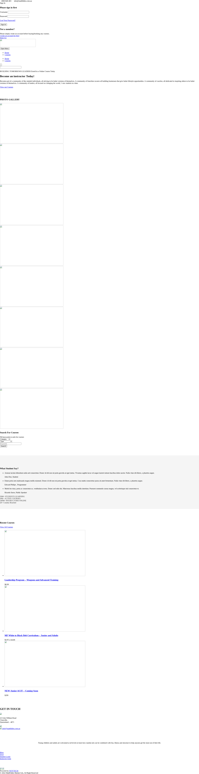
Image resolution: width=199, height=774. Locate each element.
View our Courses (6, 87)
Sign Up (3, 38)
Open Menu (5, 49)
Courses (7, 55)
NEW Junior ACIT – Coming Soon (21, 691)
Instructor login (5, 759)
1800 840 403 (10, 726)
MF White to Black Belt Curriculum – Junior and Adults (31, 635)
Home (7, 53)
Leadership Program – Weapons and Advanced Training (31, 580)
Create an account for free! (9, 36)
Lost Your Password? (7, 20)
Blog (2, 753)
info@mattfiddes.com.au (11, 729)
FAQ (2, 755)
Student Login (5, 757)
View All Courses (6, 527)
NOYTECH (13, 771)
